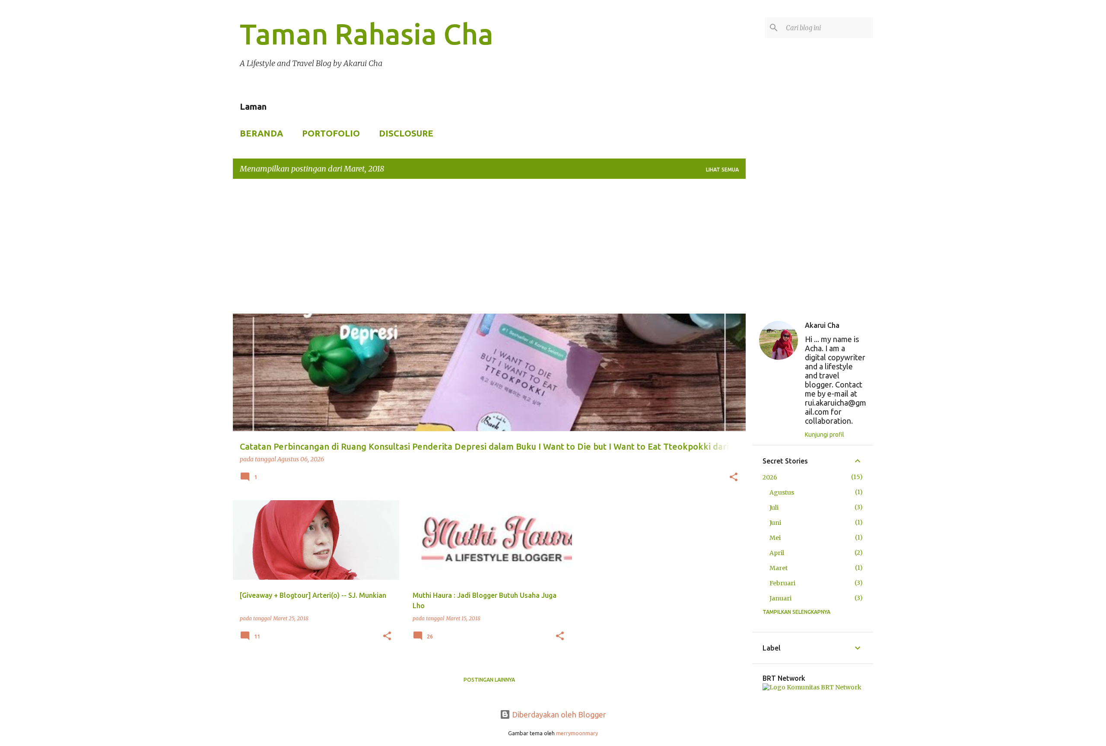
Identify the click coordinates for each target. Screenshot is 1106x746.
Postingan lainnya (489, 680)
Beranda (261, 133)
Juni (775, 523)
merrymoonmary (577, 733)
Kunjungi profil (824, 434)
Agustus (781, 492)
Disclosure (406, 133)
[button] (733, 478)
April (776, 553)
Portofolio (331, 133)
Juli (774, 507)
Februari (782, 583)
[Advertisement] (553, 246)
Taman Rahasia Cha (366, 34)
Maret (778, 568)
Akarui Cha (822, 325)
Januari (780, 598)
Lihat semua (722, 169)
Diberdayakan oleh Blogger (558, 714)
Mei (775, 538)
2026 (770, 477)
